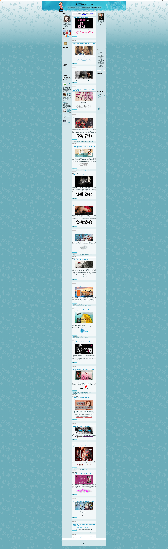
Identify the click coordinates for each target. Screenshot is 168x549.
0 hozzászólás (93, 84)
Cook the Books (79, 468)
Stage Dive (84, 142)
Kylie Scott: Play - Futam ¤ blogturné (81, 205)
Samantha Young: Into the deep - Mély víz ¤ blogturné (83, 342)
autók (78, 440)
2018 (98, 93)
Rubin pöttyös (81, 528)
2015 (98, 109)
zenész (85, 441)
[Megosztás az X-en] (74, 40)
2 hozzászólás (87, 170)
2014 (98, 110)
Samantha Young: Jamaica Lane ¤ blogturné (83, 70)
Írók (72, 1)
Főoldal (68, 1)
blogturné (85, 38)
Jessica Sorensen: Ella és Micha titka (81, 426)
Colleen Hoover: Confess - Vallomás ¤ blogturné (84, 43)
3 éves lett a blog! (69, 93)
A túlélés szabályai (78, 38)
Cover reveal (79, 532)
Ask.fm (92, 541)
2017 (98, 107)
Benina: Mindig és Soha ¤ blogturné (81, 17)
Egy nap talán (85, 169)
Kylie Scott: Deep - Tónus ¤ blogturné (81, 117)
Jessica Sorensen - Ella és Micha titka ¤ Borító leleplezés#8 (84, 524)
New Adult (80, 65)
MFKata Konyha (77, 541)
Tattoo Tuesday (98, 1)
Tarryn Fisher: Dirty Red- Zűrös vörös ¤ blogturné (82, 398)
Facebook (80, 541)
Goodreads (85, 541)
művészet (78, 65)
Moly (82, 541)
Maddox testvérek (82, 254)
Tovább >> (74, 36)
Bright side (77, 304)
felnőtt (82, 141)
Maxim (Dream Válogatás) (87, 254)
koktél (84, 519)
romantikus (87, 65)
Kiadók (75, 1)
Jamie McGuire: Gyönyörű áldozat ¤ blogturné (83, 233)
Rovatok (78, 1)
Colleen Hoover (81, 111)
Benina (83, 38)
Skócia (89, 84)
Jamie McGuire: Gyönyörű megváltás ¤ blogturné (84, 501)
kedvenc (90, 169)
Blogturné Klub (91, 1)
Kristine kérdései (65, 102)
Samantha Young (86, 84)
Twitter (90, 541)
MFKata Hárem (76, 200)
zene (83, 170)
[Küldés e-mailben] (72, 40)
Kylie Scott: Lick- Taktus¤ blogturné (81, 446)
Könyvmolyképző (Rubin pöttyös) (88, 141)
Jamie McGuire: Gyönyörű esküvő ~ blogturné (69, 110)
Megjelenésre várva (84, 1)
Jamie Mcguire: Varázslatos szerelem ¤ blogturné (82, 310)
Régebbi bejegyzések (92, 536)
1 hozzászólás (91, 65)
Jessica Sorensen (85, 440)
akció (81, 38)
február (99, 94)
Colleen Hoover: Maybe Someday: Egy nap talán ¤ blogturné (84, 147)
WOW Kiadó (79, 281)
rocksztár (82, 142)
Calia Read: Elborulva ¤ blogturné (80, 259)
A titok (77, 440)
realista (75, 255)
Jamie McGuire (78, 254)
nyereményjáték (84, 65)
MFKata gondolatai (84, 5)
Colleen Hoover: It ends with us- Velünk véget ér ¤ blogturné (83, 89)
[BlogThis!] (73, 40)
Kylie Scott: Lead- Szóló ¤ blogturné (81, 175)
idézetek (78, 392)
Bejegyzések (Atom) (78, 537)
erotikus (89, 38)
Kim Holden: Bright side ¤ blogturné (81, 286)
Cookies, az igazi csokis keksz (69, 43)
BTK (87, 38)
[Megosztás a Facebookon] (75, 40)
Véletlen (82, 337)
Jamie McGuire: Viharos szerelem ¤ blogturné (83, 369)
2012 (98, 113)
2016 (98, 108)
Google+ (88, 541)
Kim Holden (81, 304)
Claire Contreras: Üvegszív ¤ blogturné (81, 474)
